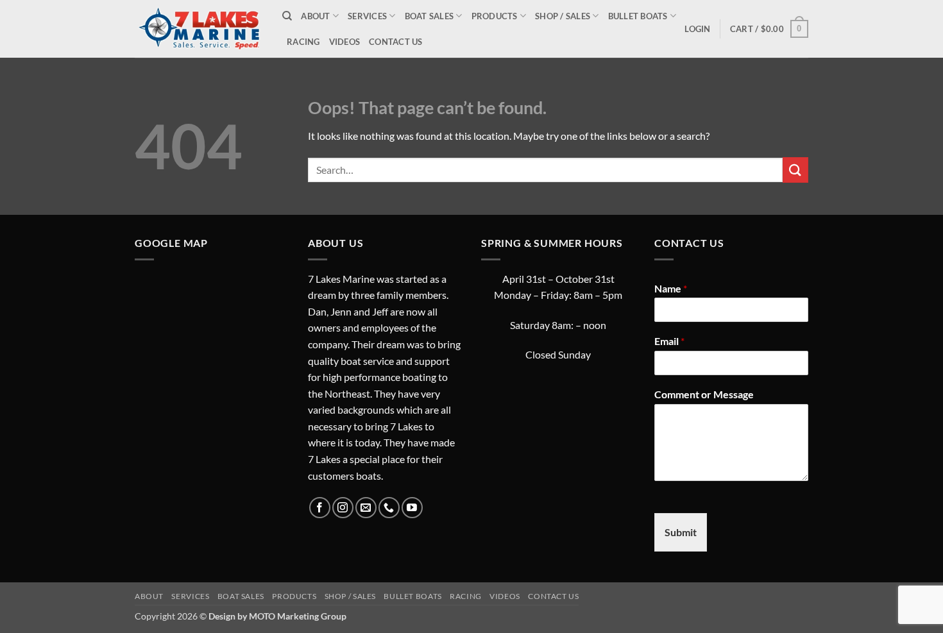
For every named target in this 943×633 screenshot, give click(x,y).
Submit (681, 532)
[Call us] (389, 507)
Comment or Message (704, 394)
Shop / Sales (562, 16)
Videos (345, 42)
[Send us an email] (366, 507)
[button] (697, 29)
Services (367, 16)
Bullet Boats (638, 16)
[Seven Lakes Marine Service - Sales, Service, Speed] (199, 28)
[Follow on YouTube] (412, 507)
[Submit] (795, 169)
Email (669, 341)
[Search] (287, 16)
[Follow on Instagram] (342, 507)
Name (670, 288)
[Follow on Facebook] (319, 507)
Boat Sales (429, 16)
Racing (303, 42)
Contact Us (396, 42)
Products (494, 16)
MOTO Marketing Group (297, 616)
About (315, 16)
